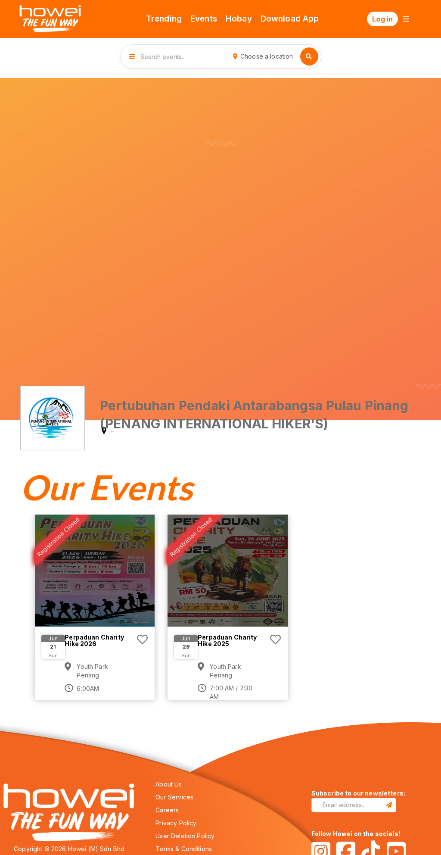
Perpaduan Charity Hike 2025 (227, 640)
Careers (167, 810)
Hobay (239, 19)
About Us (168, 784)
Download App (290, 19)
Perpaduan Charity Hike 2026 (94, 640)
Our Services (174, 797)
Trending (164, 19)
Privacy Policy (175, 823)
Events (203, 19)
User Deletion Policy (184, 835)
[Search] (309, 56)
